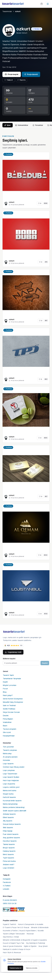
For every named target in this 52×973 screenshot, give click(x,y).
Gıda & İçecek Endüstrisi (12, 946)
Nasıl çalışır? (8, 695)
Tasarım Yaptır (8, 675)
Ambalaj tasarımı (9, 814)
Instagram (7, 879)
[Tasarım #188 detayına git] (26, 175)
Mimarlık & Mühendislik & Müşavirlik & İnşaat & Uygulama (25, 940)
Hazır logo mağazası (11, 780)
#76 (46, 262)
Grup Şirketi (43, 946)
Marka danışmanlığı (10, 804)
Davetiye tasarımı (10, 841)
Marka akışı (7, 753)
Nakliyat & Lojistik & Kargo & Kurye (16, 949)
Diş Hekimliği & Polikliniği (35, 943)
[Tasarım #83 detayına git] (26, 351)
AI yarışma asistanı (10, 757)
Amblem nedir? (8, 864)
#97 (46, 320)
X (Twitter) (7, 886)
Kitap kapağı (7, 831)
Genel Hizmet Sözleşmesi (13, 699)
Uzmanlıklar (23, 125)
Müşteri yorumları (9, 685)
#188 (45, 203)
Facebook (7, 882)
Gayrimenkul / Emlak (11, 937)
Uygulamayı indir (15, 652)
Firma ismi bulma (9, 861)
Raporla (23, 80)
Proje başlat (13, 74)
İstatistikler (7, 722)
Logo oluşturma (9, 784)
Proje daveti (32, 74)
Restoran (30, 934)
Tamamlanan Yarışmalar (12, 678)
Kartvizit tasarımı (9, 797)
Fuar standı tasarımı (10, 834)
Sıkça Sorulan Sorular (11, 712)
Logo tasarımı (8, 764)
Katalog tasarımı (9, 851)
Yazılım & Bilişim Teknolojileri (14, 934)
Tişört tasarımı (8, 858)
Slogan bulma (8, 794)
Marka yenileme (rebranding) (14, 807)
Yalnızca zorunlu (31, 968)
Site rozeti (7, 732)
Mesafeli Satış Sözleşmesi (13, 702)
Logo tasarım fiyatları (11, 777)
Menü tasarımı (8, 854)
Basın (5, 726)
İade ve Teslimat (9, 705)
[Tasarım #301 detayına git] (26, 410)
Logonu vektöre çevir (11, 787)
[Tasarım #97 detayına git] (26, 292)
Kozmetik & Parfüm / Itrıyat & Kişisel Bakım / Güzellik (23, 931)
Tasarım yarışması (10, 750)
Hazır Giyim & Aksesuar (12, 952)
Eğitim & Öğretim (30, 946)
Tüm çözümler (8, 747)
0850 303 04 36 (9, 903)
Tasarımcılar (7, 11)
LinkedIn (6, 889)
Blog (4, 692)
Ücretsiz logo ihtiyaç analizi (13, 767)
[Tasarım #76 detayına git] (26, 234)
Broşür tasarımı (9, 848)
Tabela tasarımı (9, 844)
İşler (9, 125)
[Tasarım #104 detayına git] (26, 527)
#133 (45, 614)
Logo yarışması (9, 770)
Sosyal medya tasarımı (12, 824)
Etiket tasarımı (8, 817)
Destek (6, 715)
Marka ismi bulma (9, 790)
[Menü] (47, 3)
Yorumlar (39, 125)
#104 (45, 555)
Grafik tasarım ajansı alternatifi (14, 811)
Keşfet (5, 682)
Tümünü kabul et (15, 968)
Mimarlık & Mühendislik (40, 927)
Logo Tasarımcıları (10, 774)
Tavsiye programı (9, 729)
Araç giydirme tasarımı (11, 838)
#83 (46, 379)
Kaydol (45, 663)
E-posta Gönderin (10, 900)
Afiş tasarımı (7, 821)
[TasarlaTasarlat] (14, 631)
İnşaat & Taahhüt (9, 924)
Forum (5, 689)
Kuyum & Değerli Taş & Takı (13, 943)
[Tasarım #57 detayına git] (26, 468)
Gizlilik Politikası (9, 709)
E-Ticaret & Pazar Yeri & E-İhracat (16, 927)
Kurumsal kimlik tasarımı (12, 801)
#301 (45, 438)
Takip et (10, 80)
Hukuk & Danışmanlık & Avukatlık (30, 924)
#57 (46, 496)
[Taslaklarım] (41, 4)
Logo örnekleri (8, 868)
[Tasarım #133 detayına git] (26, 585)
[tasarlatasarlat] (13, 3)
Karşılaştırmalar (9, 736)
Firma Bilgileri (8, 719)
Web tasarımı (8, 827)
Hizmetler (6, 760)
